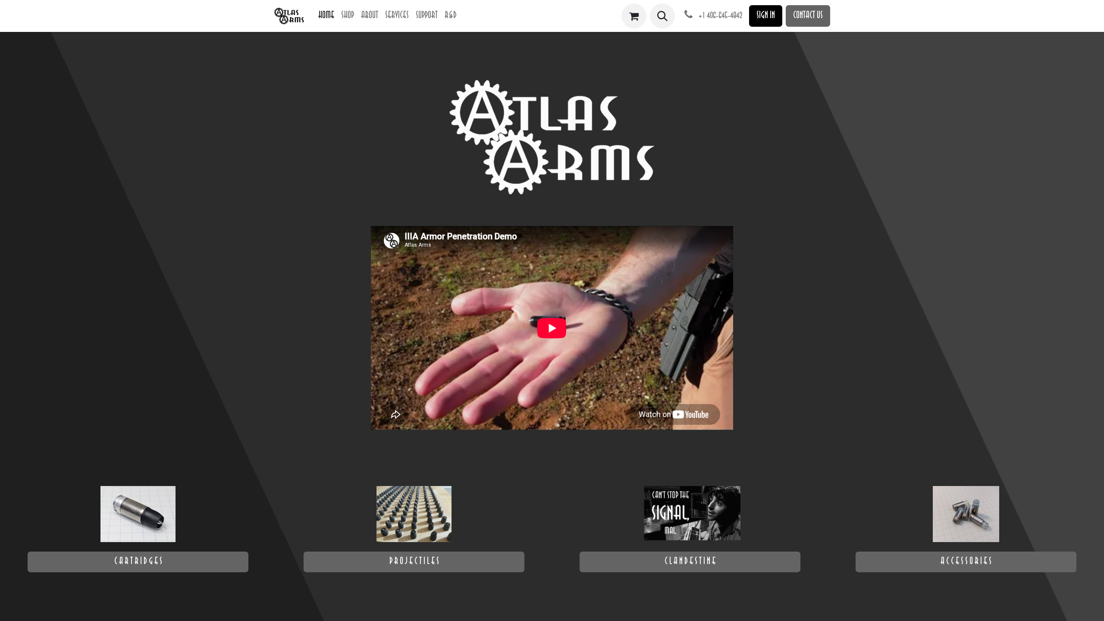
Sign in (765, 16)
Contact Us (808, 16)
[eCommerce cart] (633, 15)
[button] (662, 15)
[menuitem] (326, 16)
